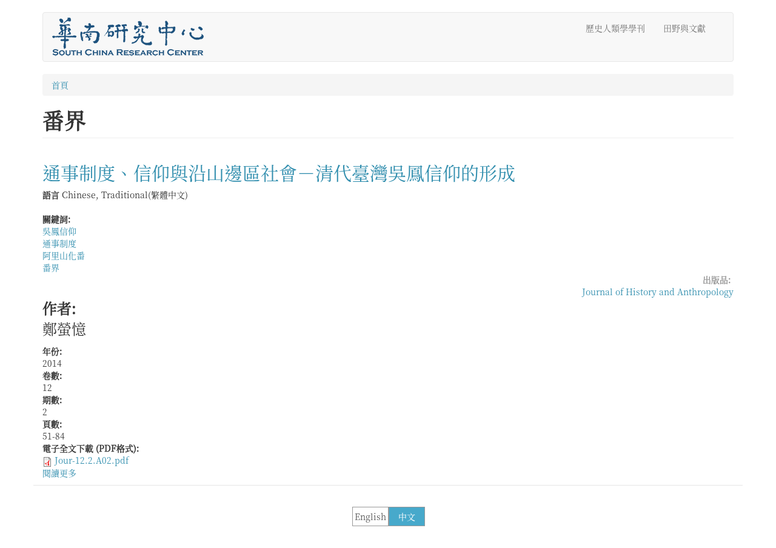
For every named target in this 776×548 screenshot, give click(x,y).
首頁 (60, 85)
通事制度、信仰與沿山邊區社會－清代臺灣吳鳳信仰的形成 (278, 172)
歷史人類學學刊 (615, 28)
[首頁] (132, 37)
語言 (50, 195)
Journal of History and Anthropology (658, 292)
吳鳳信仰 (59, 231)
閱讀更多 (59, 473)
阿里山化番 (63, 255)
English (370, 516)
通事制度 (59, 243)
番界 (50, 267)
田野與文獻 (684, 28)
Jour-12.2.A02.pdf (92, 460)
